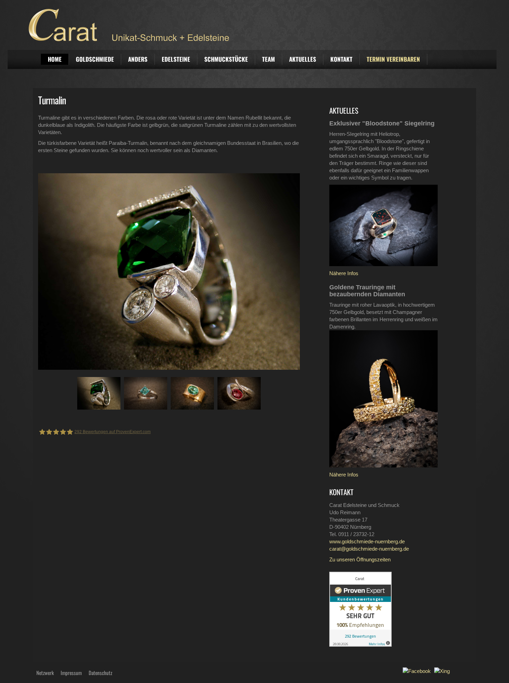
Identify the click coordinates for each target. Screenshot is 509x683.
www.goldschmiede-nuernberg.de (367, 541)
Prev (38, 271)
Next (289, 271)
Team (268, 59)
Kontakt (341, 59)
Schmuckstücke (226, 59)
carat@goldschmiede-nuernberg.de (369, 549)
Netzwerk (45, 672)
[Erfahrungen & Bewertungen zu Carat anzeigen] (360, 609)
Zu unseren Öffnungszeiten (360, 559)
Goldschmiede (95, 59)
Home (55, 59)
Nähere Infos (343, 273)
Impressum (71, 672)
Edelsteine (176, 59)
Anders (138, 59)
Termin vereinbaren (393, 59)
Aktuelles (302, 59)
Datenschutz (100, 672)
